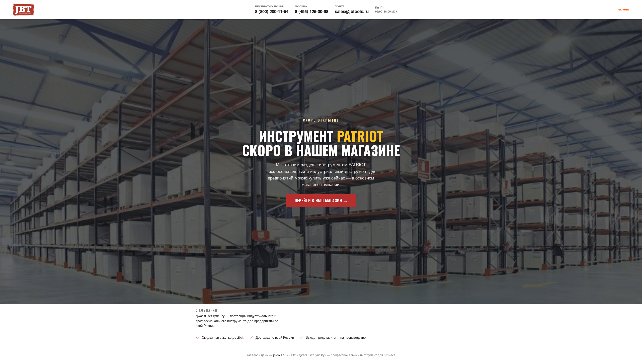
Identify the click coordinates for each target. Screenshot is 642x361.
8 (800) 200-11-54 (271, 11)
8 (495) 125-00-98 (311, 11)
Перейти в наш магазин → (321, 201)
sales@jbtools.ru (352, 11)
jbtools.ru (279, 355)
